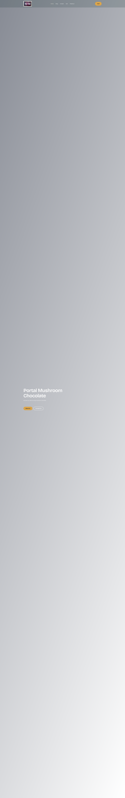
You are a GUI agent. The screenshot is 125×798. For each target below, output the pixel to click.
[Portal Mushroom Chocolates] (27, 3)
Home (52, 3)
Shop (57, 3)
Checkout (72, 3)
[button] (98, 4)
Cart (67, 3)
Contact (62, 3)
